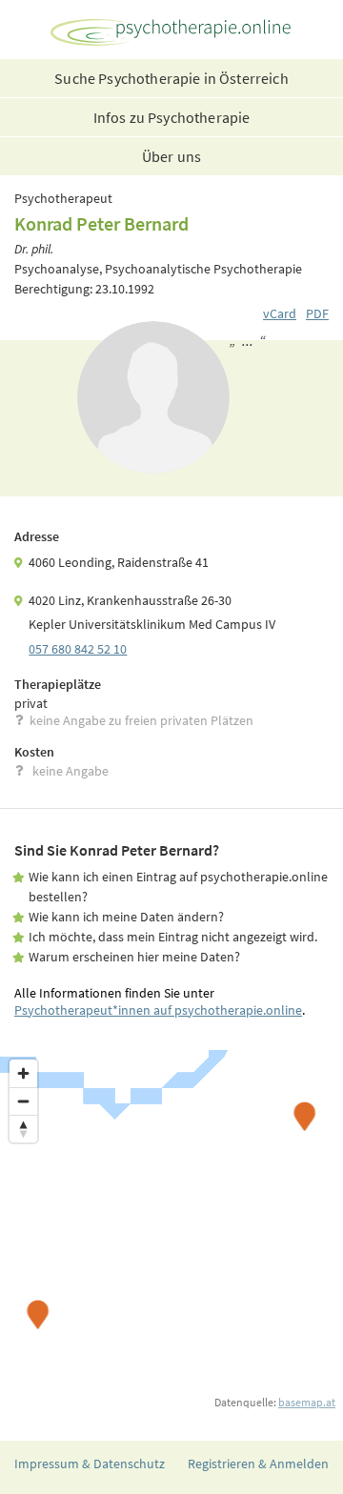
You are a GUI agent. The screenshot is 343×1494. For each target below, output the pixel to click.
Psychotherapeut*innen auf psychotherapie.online (158, 1010)
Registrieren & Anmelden (258, 1463)
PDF (317, 313)
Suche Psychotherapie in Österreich (171, 78)
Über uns (171, 156)
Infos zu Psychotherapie (172, 117)
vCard (279, 313)
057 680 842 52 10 (78, 648)
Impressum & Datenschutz (89, 1463)
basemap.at (306, 1402)
